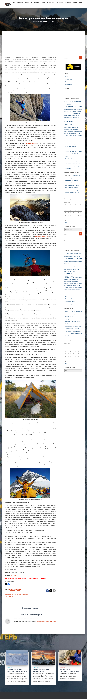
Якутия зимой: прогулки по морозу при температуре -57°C (17, 670)
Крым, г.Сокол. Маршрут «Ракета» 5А (73, 144)
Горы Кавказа (28, 2)
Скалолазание (59, 2)
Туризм (43, 2)
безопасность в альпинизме (14, 592)
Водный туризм (50, 2)
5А (76, 101)
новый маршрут (73, 119)
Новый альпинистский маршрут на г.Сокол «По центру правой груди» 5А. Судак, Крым (73, 166)
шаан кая (74, 137)
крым (75, 115)
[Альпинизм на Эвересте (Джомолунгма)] (43, 657)
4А (73, 101)
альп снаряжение (73, 111)
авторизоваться (35, 618)
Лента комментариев (69, 81)
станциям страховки (31, 143)
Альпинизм (19, 2)
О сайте (13, 2)
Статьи (81, 2)
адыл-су (66, 104)
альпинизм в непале (68, 109)
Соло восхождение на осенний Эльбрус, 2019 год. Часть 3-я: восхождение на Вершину (73, 178)
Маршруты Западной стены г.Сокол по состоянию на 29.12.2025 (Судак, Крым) (73, 154)
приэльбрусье (75, 127)
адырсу (69, 104)
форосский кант (68, 137)
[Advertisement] (43, 45)
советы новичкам (9, 596)
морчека (77, 117)
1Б (65, 101)
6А (80, 101)
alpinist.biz (14, 575)
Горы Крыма (36, 2)
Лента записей (68, 79)
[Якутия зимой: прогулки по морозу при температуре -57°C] (17, 657)
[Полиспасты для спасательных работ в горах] (70, 657)
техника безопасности (70, 135)
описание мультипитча (78, 125)
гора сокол (76, 113)
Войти (66, 76)
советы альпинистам (23, 594)
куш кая (77, 115)
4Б (74, 101)
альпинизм (77, 104)
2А (66, 101)
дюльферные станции (41, 236)
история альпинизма (69, 115)
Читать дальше (10, 682)
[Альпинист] (8, 4)
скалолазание (67, 129)
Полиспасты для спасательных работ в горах (69, 670)
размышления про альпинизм (11, 594)
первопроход (67, 127)
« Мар (65, 222)
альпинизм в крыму (73, 107)
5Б (78, 101)
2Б (68, 101)
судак (78, 133)
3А (69, 101)
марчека (66, 117)
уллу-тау (77, 135)
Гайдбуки (75, 2)
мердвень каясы (71, 117)
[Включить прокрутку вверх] (84, 696)
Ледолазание (68, 2)
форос (80, 135)
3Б (71, 101)
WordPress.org (68, 84)
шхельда (78, 137)
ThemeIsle (80, 696)
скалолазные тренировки (73, 131)
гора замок (71, 113)
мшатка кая (66, 271)
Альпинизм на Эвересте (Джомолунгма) (41, 670)
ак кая (72, 104)
